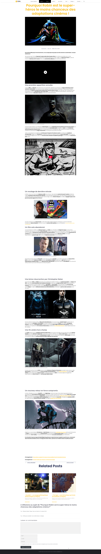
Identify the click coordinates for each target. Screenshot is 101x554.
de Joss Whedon (56, 398)
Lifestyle (78, 1)
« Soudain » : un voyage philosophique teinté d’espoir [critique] (36, 495)
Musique (72, 1)
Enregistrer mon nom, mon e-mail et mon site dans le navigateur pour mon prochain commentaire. (40, 544)
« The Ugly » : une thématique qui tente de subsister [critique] (63, 495)
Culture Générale (34, 1)
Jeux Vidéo (60, 1)
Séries (47, 1)
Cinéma (41, 1)
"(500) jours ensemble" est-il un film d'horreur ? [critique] (33, 515)
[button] (84, 1)
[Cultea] (18, 1)
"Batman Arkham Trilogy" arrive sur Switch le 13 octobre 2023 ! (35, 511)
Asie (66, 1)
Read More (27, 501)
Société (53, 1)
